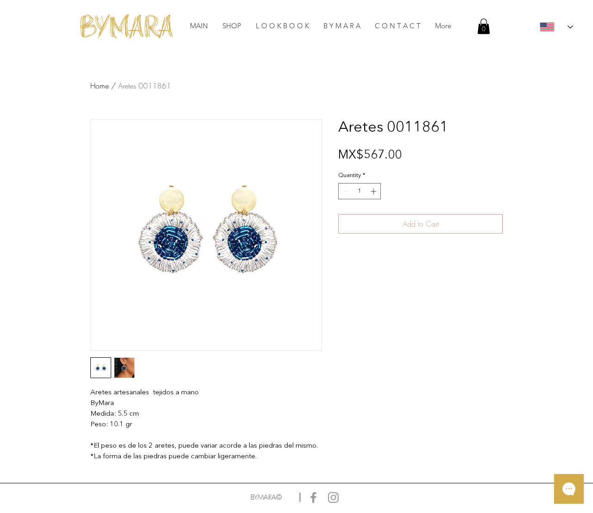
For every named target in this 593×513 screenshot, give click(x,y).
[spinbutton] (360, 191)
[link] (483, 26)
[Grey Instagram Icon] (333, 497)
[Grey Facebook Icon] (313, 497)
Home (99, 86)
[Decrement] (345, 191)
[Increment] (374, 191)
